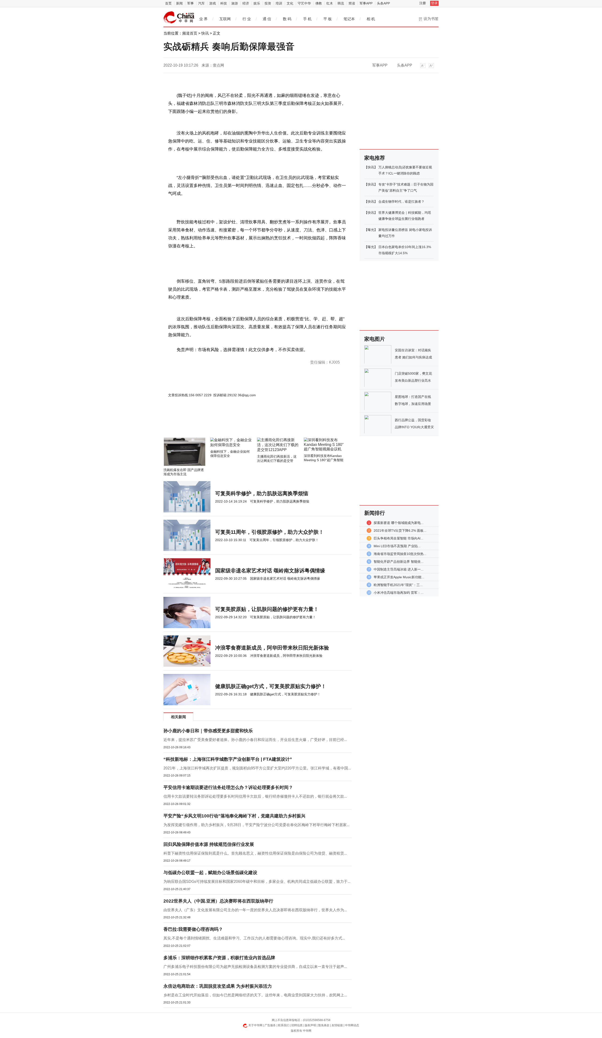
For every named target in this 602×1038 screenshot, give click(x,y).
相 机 (371, 19)
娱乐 (256, 3)
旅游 (234, 3)
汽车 (201, 3)
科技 (223, 3)
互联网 (225, 19)
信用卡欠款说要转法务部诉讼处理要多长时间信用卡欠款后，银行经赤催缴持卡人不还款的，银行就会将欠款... (255, 796)
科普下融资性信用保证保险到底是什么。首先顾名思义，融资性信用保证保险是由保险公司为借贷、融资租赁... (255, 853)
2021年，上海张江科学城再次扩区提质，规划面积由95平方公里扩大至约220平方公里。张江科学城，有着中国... (257, 768)
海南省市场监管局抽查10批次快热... (400, 554)
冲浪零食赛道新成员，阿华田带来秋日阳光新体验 (272, 648)
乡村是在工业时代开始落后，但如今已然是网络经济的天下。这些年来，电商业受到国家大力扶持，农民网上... (255, 995)
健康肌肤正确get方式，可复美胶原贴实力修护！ (270, 686)
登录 (434, 3)
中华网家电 (178, 17)
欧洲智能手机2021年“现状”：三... (398, 585)
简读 (352, 3)
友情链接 (337, 1025)
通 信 (267, 19)
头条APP (383, 3)
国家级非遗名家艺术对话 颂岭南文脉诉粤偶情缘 (270, 571)
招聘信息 (297, 1025)
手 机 (307, 19)
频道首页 (189, 33)
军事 (190, 3)
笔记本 (349, 19)
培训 (279, 3)
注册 (422, 3)
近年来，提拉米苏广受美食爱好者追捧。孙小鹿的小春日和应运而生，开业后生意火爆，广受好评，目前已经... (255, 740)
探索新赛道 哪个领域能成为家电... (399, 523)
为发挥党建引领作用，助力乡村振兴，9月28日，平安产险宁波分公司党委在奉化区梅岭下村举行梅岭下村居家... (256, 825)
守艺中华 (304, 3)
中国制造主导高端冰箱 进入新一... (399, 569)
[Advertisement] (243, 425)
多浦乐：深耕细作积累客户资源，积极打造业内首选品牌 (219, 957)
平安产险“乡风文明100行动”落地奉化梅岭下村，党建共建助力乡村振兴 (234, 815)
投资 (268, 3)
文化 (290, 3)
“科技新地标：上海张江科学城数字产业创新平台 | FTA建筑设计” (227, 759)
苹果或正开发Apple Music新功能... (399, 577)
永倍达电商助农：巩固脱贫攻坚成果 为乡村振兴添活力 (217, 986)
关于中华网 (255, 1025)
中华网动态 (352, 1025)
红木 (329, 3)
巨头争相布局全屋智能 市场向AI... (398, 538)
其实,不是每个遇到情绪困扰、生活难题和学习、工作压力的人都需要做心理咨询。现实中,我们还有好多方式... (254, 938)
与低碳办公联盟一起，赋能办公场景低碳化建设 (210, 872)
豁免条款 (323, 1025)
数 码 (287, 19)
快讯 (205, 33)
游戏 (212, 3)
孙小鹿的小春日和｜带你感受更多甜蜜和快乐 (208, 730)
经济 (245, 3)
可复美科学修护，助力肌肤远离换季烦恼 (261, 493)
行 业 (246, 19)
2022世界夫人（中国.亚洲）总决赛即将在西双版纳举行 (218, 901)
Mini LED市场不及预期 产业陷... (397, 546)
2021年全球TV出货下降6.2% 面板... (400, 530)
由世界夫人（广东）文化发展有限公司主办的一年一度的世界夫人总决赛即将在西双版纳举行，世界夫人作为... (255, 910)
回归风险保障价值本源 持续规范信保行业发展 (208, 844)
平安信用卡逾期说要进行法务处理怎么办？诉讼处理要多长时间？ (228, 787)
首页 (168, 3)
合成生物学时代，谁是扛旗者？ (401, 201)
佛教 (318, 3)
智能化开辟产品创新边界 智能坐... (399, 561)
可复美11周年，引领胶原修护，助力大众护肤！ (269, 532)
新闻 (179, 3)
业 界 (203, 19)
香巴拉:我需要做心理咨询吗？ (193, 929)
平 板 (327, 19)
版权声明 (310, 1025)
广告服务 (270, 1025)
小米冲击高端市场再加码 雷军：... (399, 592)
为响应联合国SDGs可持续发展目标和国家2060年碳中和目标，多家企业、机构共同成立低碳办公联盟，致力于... (256, 881)
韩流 (340, 3)
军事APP (366, 3)
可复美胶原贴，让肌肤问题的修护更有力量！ (267, 609)
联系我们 (283, 1025)
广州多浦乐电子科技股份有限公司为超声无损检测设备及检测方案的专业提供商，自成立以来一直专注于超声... (255, 967)
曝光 (371, 230)
